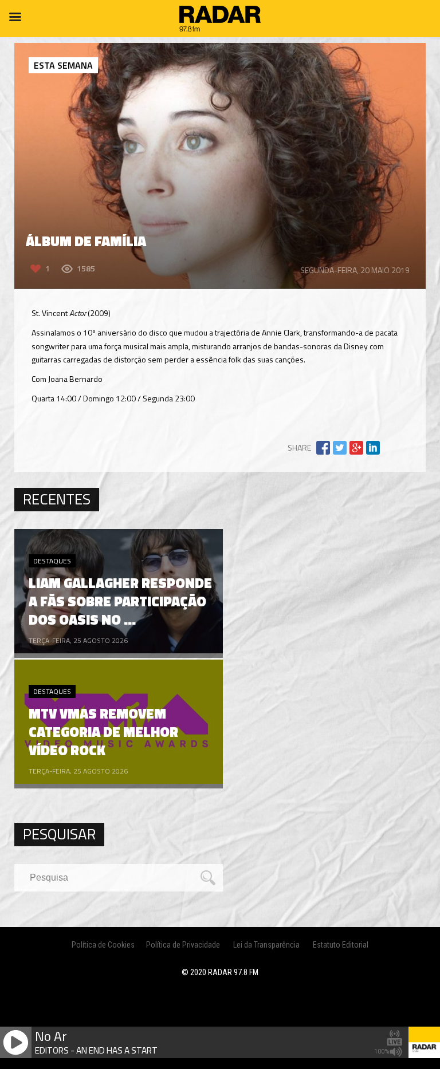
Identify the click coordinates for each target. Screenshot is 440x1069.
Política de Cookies (103, 944)
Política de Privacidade (183, 944)
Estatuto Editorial (340, 944)
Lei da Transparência (266, 944)
